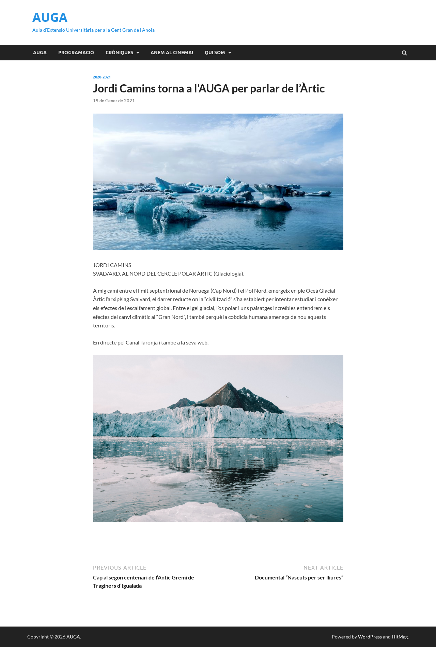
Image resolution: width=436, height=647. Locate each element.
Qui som (215, 52)
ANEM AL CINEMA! (172, 52)
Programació (76, 52)
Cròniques (119, 52)
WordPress (370, 636)
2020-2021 (102, 77)
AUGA (49, 17)
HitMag (400, 636)
